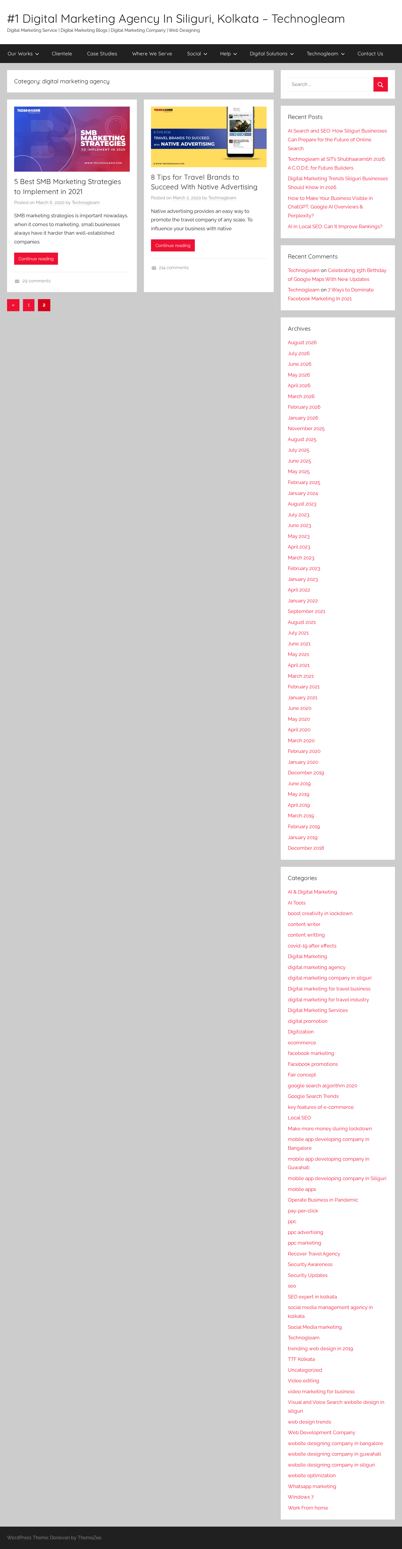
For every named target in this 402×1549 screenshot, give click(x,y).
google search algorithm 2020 (322, 1086)
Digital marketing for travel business (329, 989)
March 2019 (301, 816)
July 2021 (298, 633)
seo (292, 1286)
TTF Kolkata (301, 1359)
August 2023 (302, 504)
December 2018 (306, 848)
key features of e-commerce (321, 1107)
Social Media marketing (315, 1327)
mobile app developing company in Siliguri (337, 1178)
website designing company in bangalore (335, 1443)
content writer (304, 924)
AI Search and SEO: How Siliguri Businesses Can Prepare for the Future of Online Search (337, 139)
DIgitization (301, 1032)
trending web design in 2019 (320, 1348)
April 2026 (299, 385)
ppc (292, 1221)
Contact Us (370, 53)
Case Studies (102, 53)
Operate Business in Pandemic (323, 1200)
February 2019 (304, 826)
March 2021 (301, 676)
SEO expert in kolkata (312, 1297)
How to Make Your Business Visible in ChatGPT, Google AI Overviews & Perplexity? (330, 207)
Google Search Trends (313, 1096)
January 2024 (303, 493)
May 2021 (298, 654)
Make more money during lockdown (330, 1128)
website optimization (312, 1475)
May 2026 (299, 375)
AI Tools (296, 903)
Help (225, 53)
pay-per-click (303, 1211)
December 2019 (306, 773)
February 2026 (304, 407)
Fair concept (302, 1075)
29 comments (36, 281)
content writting (306, 935)
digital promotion (308, 1021)
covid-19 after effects (312, 946)
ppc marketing (304, 1243)
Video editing (303, 1381)
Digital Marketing (307, 956)
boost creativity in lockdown (320, 913)
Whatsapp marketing (312, 1486)
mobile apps (302, 1189)
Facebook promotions (313, 1064)
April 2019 (299, 805)
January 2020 (303, 762)
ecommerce (302, 1043)
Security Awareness (310, 1264)
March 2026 (301, 396)
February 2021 (304, 687)
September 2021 (306, 611)
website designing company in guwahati (334, 1454)
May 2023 (299, 536)
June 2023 (299, 525)
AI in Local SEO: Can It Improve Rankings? (335, 226)
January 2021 (302, 697)
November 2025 (306, 428)
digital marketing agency (316, 967)
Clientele (62, 53)
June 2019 (299, 783)
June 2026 (299, 364)
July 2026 (299, 353)
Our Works (20, 53)
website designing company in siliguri (331, 1465)
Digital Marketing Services (318, 1010)
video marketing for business (321, 1391)
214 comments (174, 267)
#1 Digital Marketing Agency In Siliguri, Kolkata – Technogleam (176, 18)
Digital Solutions (269, 53)
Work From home (308, 1508)
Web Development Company (321, 1432)
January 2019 (303, 837)
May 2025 (299, 471)
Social (194, 53)
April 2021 (299, 665)
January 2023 (303, 579)
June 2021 (299, 644)
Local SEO (299, 1118)
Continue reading (36, 258)
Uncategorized (305, 1370)
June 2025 (299, 461)
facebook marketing (311, 1053)
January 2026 (303, 418)
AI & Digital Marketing (312, 892)
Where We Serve (152, 53)
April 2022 (299, 590)
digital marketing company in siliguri (330, 978)
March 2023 (301, 558)
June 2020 (299, 708)
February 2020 (304, 751)
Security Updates (308, 1275)
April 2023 (299, 547)
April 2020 (299, 730)
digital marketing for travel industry (328, 1000)
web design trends (309, 1422)
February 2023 (304, 568)
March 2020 (301, 740)
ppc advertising (305, 1232)
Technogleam (322, 53)
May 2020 (299, 719)
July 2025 (298, 450)
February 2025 (304, 482)
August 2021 (302, 622)
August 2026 (302, 342)
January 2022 (303, 601)
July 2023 (298, 515)
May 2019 (298, 794)
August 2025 (302, 439)
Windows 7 (301, 1497)
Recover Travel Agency (314, 1254)
